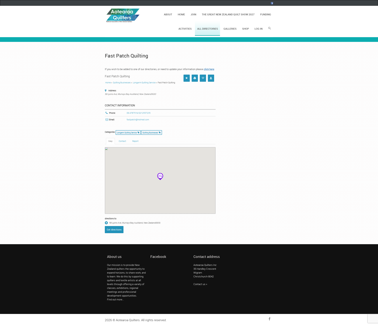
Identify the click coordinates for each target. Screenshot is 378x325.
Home (181, 14)
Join (193, 14)
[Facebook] (272, 3)
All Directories (207, 28)
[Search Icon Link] (269, 28)
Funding (265, 14)
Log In (259, 28)
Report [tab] (135, 141)
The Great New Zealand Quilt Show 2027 (228, 14)
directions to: (111, 218)
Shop (245, 28)
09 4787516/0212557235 (138, 112)
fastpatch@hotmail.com (138, 119)
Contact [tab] (122, 141)
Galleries (230, 28)
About (168, 14)
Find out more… (115, 299)
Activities (185, 28)
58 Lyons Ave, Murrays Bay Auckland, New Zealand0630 (134, 222)
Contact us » (200, 284)
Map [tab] (110, 141)
